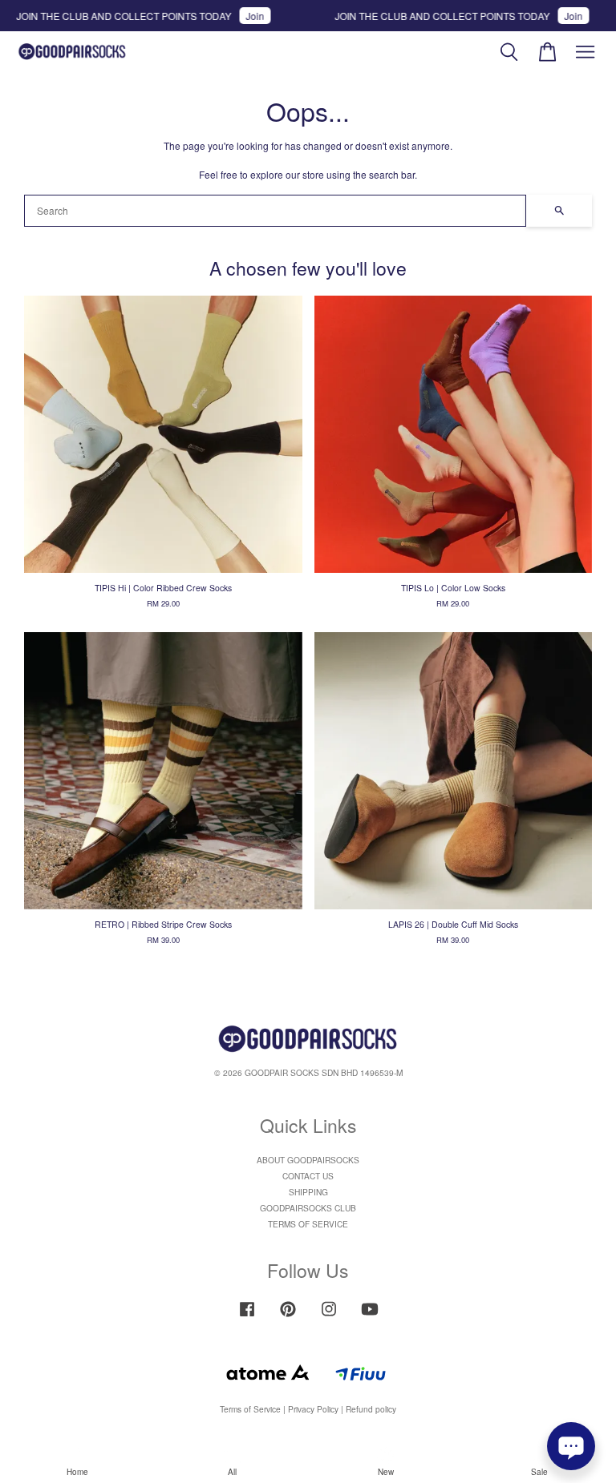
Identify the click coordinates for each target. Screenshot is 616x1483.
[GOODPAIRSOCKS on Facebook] (247, 1317)
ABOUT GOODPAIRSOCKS (308, 1160)
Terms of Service (250, 1409)
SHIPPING (308, 1192)
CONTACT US (308, 1176)
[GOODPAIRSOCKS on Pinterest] (288, 1317)
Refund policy (371, 1409)
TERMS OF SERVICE (308, 1224)
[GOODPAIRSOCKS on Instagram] (329, 1317)
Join (238, 15)
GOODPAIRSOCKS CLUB (308, 1208)
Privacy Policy (313, 1409)
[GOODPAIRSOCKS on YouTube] (370, 1317)
